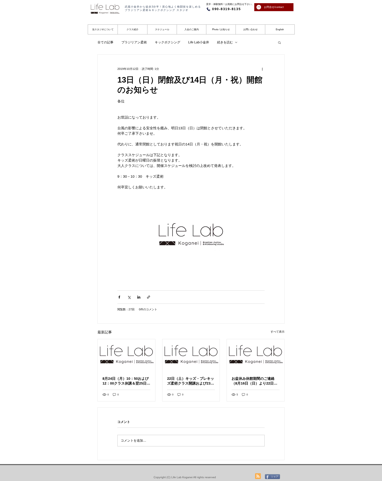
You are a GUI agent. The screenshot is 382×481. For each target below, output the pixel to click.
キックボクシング (167, 42)
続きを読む (225, 42)
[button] (279, 42)
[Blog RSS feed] (258, 476)
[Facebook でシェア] (119, 297)
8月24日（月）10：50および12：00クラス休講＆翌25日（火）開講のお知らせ (125, 381)
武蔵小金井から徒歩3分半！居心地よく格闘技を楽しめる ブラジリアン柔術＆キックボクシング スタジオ (163, 8)
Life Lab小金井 (198, 42)
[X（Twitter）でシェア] (129, 297)
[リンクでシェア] (148, 297)
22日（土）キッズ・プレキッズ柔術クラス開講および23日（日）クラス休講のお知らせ (190, 381)
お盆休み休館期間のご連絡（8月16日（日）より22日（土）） (253, 381)
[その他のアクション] (262, 68)
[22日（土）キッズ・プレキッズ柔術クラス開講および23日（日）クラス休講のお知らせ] (191, 355)
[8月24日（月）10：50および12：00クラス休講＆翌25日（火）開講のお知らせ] (126, 355)
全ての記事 (105, 42)
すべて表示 (278, 331)
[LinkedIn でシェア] (139, 297)
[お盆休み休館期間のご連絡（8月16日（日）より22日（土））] (255, 355)
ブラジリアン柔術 (134, 42)
